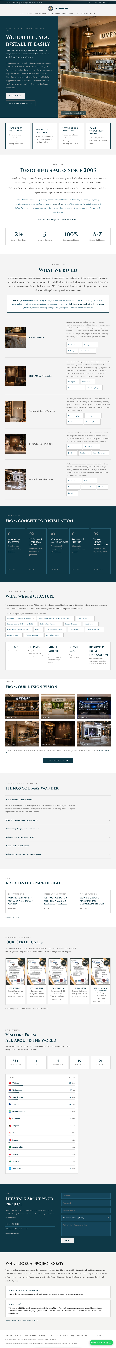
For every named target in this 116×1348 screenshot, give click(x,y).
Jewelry (70, 453)
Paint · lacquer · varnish (54, 630)
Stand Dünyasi (58, 204)
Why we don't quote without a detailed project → (21, 1320)
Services (29, 13)
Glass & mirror (89, 624)
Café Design (37, 337)
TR (104, 3)
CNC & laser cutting (52, 635)
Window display (73, 416)
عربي (109, 3)
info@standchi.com (35, 3)
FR (100, 3)
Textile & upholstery (32, 635)
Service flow (86, 382)
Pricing (50, 13)
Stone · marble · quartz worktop (17, 630)
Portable (71, 493)
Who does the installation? (17, 845)
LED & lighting (74, 630)
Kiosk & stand (72, 481)
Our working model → (20, 103)
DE (96, 3)
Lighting (71, 351)
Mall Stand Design (41, 479)
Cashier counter (73, 422)
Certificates (84, 13)
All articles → (12, 917)
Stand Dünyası (33, 1344)
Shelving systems (91, 416)
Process (18, 1335)
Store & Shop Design (42, 411)
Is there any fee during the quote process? (23, 854)
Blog (76, 13)
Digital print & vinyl (93, 630)
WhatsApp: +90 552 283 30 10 (16, 1229)
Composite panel (12, 635)
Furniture (83, 453)
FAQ (71, 13)
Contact (93, 13)
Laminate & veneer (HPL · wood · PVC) (20, 624)
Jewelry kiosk (86, 487)
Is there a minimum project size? (19, 837)
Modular (101, 487)
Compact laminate (71, 624)
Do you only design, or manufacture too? (23, 829)
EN (88, 3)
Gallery (64, 13)
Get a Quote (15, 96)
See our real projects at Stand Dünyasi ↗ (58, 220)
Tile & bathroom (90, 447)
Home (22, 13)
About (57, 13)
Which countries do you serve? (18, 799)
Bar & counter (72, 345)
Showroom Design (41, 444)
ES (92, 3)
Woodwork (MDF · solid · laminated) (19, 618)
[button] (15, 551)
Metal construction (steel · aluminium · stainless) (54, 618)
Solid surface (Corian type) (49, 624)
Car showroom (73, 447)
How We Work (40, 13)
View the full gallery (58, 760)
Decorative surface (74, 388)
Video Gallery (62, 1335)
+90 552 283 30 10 (11, 3)
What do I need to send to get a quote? (21, 820)
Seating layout (88, 345)
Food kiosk (71, 487)
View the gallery (86, 351)
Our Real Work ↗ (84, 1335)
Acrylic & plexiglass (84, 618)
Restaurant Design (41, 376)
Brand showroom (99, 453)
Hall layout (71, 382)
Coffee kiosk (88, 481)
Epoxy (37, 630)
